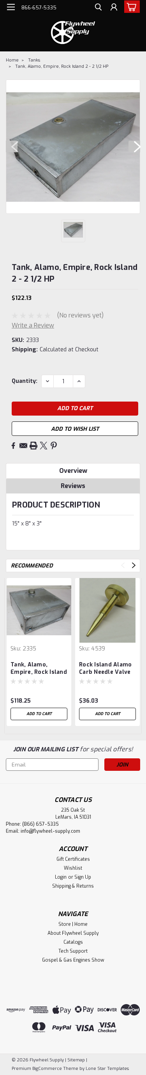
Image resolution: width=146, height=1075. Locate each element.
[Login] (114, 8)
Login (61, 877)
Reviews (73, 486)
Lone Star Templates (107, 1068)
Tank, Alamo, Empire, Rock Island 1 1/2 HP (39, 669)
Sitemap (76, 1060)
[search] (98, 8)
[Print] (33, 445)
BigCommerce (47, 1068)
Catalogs (73, 942)
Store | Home (73, 924)
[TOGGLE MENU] (10, 7)
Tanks (34, 60)
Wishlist (73, 868)
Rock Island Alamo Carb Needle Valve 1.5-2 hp (105, 669)
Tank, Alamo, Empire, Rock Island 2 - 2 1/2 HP (61, 66)
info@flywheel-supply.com (50, 831)
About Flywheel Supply (73, 933)
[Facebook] (13, 445)
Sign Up (82, 877)
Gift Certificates (73, 859)
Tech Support (73, 951)
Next (134, 146)
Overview (73, 471)
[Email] (23, 445)
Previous (12, 146)
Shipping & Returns (73, 886)
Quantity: (24, 381)
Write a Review (33, 325)
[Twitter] (43, 445)
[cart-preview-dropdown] (130, 6)
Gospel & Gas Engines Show (73, 960)
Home (12, 60)
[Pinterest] (54, 445)
